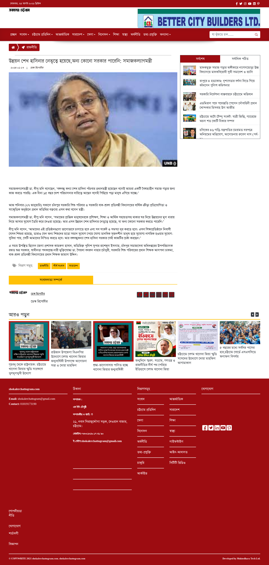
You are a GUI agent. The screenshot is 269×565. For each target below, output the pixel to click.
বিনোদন (142, 431)
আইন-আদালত (178, 452)
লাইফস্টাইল (176, 441)
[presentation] (252, 314)
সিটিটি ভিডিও (177, 463)
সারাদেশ (73, 266)
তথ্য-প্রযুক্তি (150, 34)
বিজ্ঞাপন (13, 544)
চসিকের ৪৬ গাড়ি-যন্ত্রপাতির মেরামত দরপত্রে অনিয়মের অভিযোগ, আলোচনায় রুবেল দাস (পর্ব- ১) (229, 134)
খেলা (140, 420)
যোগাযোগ (14, 526)
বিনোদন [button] (103, 34)
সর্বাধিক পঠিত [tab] (240, 59)
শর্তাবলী (13, 533)
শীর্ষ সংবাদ (58, 266)
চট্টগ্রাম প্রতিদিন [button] (41, 34)
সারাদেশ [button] (77, 34)
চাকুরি (140, 463)
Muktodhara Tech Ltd (248, 558)
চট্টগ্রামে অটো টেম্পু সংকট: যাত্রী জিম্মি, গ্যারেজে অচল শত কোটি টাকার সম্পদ (228, 119)
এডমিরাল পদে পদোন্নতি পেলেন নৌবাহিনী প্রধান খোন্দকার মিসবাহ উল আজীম (228, 105)
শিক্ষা (116, 34)
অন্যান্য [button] (164, 34)
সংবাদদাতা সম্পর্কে (51, 280)
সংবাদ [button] (23, 34)
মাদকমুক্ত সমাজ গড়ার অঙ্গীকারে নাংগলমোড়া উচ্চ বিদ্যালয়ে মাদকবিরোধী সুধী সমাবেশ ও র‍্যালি (229, 70)
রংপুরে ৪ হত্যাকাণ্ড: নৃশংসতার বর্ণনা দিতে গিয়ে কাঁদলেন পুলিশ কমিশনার (227, 83)
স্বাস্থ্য (125, 34)
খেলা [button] (90, 34)
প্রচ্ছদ (13, 34)
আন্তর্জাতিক (62, 34)
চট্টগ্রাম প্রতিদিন (146, 410)
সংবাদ (141, 399)
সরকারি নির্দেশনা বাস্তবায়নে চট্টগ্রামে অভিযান (226, 94)
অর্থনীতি (135, 34)
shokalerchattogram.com (45, 558)
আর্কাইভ (142, 473)
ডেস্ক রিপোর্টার (36, 68)
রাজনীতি (31, 47)
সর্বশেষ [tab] (200, 59)
